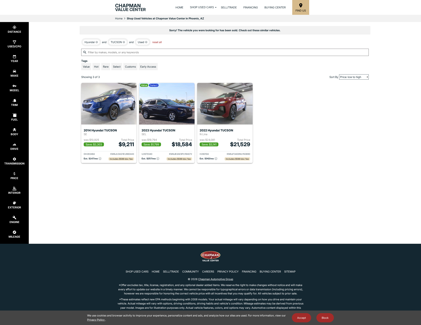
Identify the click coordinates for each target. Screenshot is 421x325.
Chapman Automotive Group (215, 279)
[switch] (86, 66)
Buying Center (275, 7)
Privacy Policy (228, 271)
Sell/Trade (229, 7)
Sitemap (290, 271)
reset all (157, 42)
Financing (250, 7)
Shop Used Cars (202, 7)
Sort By (333, 77)
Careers (208, 271)
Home (179, 7)
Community (190, 271)
